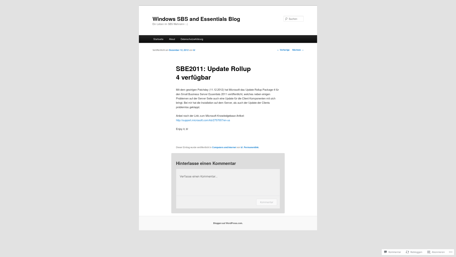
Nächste (298, 49)
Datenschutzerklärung (192, 39)
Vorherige (283, 49)
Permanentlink (251, 147)
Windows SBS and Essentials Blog (196, 18)
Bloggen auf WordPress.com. (228, 223)
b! (194, 50)
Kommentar (266, 202)
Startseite (158, 39)
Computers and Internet (224, 147)
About (172, 39)
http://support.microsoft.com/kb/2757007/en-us (203, 120)
